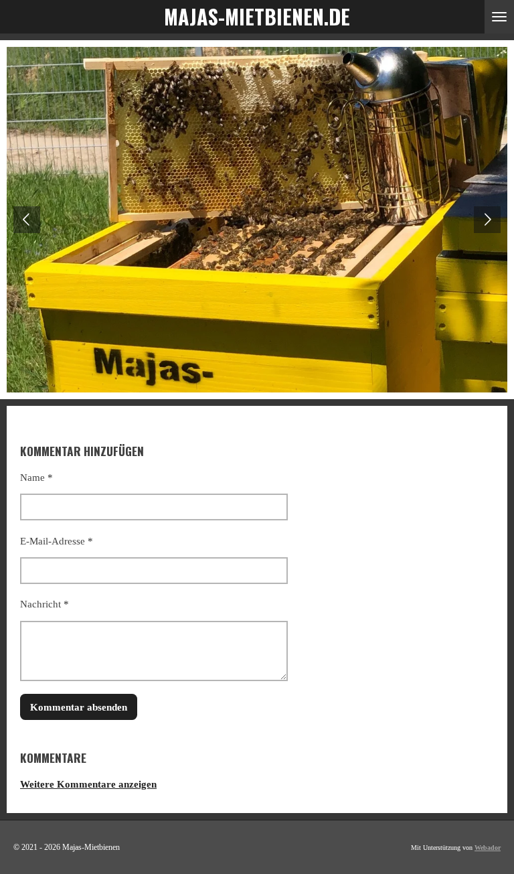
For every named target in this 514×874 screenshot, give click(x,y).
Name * (36, 477)
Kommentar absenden (78, 707)
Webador (488, 847)
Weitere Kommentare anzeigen (88, 784)
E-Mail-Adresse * (56, 541)
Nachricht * (44, 604)
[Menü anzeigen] (499, 16)
